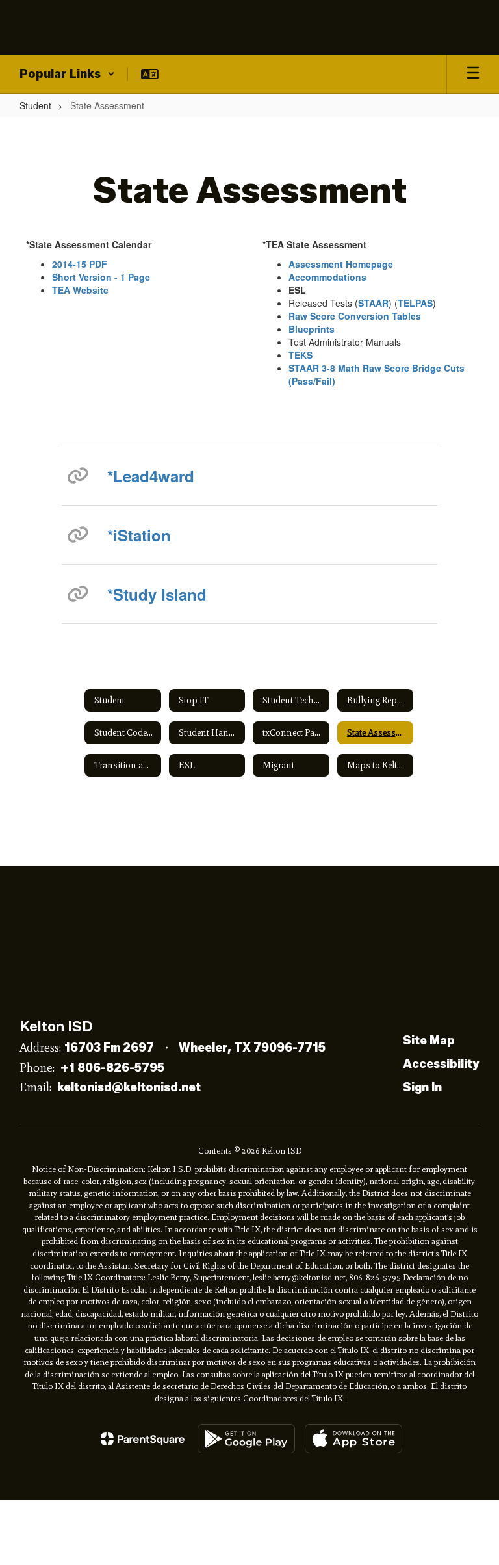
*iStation (139, 535)
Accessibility (441, 1064)
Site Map (429, 1040)
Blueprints (311, 328)
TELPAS (415, 302)
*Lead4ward (150, 476)
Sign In (422, 1087)
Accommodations (327, 276)
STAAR (373, 302)
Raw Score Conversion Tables (354, 315)
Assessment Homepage (340, 263)
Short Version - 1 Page (101, 276)
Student (35, 105)
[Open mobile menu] (473, 74)
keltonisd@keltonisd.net (129, 1087)
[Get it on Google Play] (246, 1438)
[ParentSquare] (142, 1439)
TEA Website (80, 289)
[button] (67, 74)
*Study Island (157, 594)
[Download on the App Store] (353, 1438)
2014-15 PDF (79, 263)
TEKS (300, 354)
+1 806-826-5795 (112, 1068)
